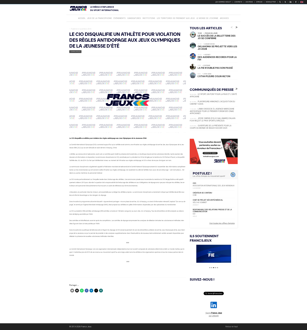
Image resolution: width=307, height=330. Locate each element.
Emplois (259, 2)
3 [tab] (213, 267)
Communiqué (75, 51)
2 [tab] (211, 267)
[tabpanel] (213, 254)
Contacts (238, 2)
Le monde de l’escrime (207, 18)
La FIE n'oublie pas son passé (215, 67)
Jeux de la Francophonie (99, 18)
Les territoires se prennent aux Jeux (176, 18)
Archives (224, 18)
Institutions (149, 18)
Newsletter (271, 2)
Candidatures (134, 18)
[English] (302, 2)
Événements (120, 18)
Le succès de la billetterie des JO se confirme (217, 37)
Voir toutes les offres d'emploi (222, 223)
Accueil (82, 18)
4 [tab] (215, 267)
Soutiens (249, 2)
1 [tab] (209, 267)
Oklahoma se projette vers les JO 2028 (217, 47)
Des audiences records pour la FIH (217, 58)
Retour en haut (231, 326)
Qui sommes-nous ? (223, 2)
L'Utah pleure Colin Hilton (214, 76)
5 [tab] (217, 267)
